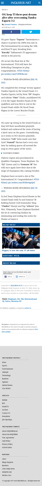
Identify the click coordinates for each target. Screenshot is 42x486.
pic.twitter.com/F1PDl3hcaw (14, 74)
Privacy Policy (7, 444)
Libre (4, 459)
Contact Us (6, 413)
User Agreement (8, 438)
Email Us (5, 406)
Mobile (4, 400)
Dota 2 (5, 10)
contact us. (27, 308)
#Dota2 (26, 70)
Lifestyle (5, 372)
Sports (4, 365)
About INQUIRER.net (10, 431)
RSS (3, 403)
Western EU (16, 301)
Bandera (5, 465)
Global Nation (7, 385)
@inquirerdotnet (25, 24)
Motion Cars (6, 475)
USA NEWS (6, 388)
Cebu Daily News (8, 469)
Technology (6, 375)
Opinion (5, 382)
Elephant (12, 299)
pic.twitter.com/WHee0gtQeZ (21, 182)
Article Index (7, 447)
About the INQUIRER (10, 434)
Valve (7, 301)
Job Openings (7, 419)
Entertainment (7, 369)
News (4, 362)
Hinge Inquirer (7, 462)
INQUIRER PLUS (16, 285)
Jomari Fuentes (11, 24)
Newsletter (6, 416)
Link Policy (6, 441)
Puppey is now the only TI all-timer (18, 250)
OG (18, 299)
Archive (5, 410)
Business (5, 379)
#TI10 (19, 70)
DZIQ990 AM (7, 472)
